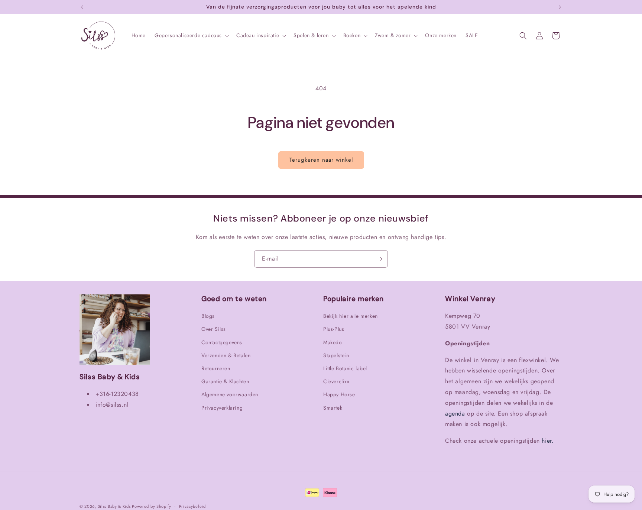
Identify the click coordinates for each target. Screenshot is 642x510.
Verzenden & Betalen (225, 355)
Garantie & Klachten (225, 381)
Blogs (208, 316)
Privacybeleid (192, 506)
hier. (548, 440)
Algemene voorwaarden (229, 394)
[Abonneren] (379, 259)
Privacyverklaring (222, 407)
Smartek (332, 407)
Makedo (332, 342)
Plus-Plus (333, 329)
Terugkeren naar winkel (321, 160)
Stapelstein (336, 355)
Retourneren (215, 368)
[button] (191, 35)
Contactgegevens (221, 342)
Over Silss (213, 329)
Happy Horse (339, 394)
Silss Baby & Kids (115, 506)
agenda (455, 413)
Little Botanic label (345, 368)
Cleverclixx (336, 381)
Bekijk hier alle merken (350, 316)
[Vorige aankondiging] (82, 7)
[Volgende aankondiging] (560, 7)
